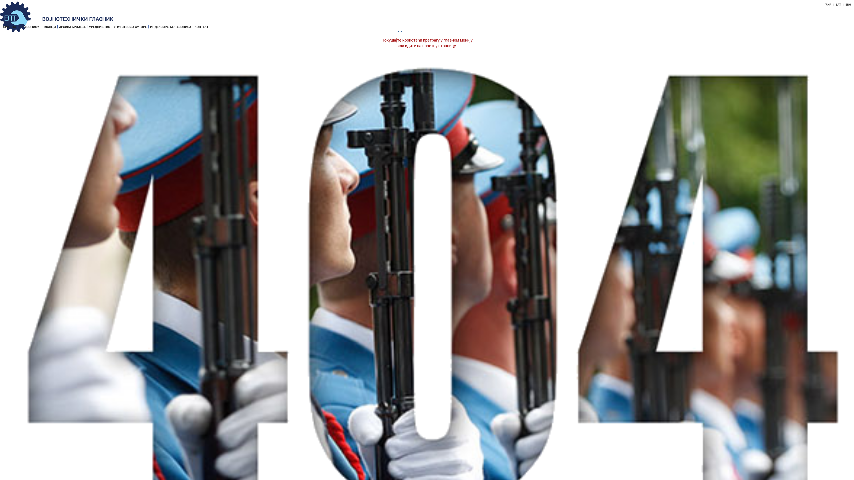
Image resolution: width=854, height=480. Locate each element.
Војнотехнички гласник (77, 18)
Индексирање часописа (170, 26)
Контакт (201, 26)
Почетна (9, 26)
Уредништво (99, 26)
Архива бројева (72, 26)
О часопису (29, 26)
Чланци (49, 26)
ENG (848, 4)
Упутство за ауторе (130, 26)
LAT (838, 4)
